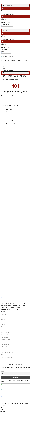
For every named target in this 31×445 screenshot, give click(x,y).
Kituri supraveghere (5, 337)
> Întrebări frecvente (10, 112)
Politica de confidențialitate (7, 352)
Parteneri (3, 319)
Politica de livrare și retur (6, 357)
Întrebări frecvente (5, 317)
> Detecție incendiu (10, 124)
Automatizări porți (5, 342)
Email (2, 371)
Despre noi (3, 314)
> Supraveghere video (11, 118)
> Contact (7, 115)
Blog (2, 326)
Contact (3, 324)
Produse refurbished (5, 334)
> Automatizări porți (10, 121)
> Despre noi (8, 109)
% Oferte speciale (5, 332)
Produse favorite (5, 362)
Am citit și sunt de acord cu (15, 381)
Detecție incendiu (5, 344)
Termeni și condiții (5, 349)
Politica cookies (4, 354)
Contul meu (3, 359)
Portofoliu (3, 321)
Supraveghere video (5, 339)
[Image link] (10, 299)
